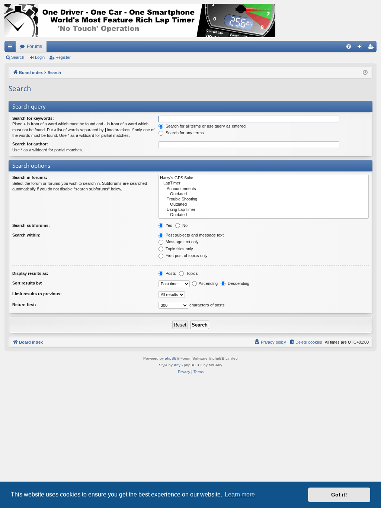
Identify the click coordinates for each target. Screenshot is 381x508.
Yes (168, 225)
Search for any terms (184, 133)
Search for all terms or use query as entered (205, 126)
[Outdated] (263, 194)
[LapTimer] (263, 183)
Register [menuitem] (372, 48)
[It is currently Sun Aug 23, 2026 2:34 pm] (365, 72)
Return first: (24, 304)
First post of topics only (186, 255)
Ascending (208, 283)
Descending (238, 283)
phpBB (171, 358)
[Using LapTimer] (263, 209)
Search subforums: (31, 225)
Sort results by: (27, 283)
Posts (170, 273)
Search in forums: (29, 177)
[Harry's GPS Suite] (263, 178)
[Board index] (139, 20)
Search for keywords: (33, 118)
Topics (191, 273)
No (184, 225)
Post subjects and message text (194, 235)
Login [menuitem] (361, 48)
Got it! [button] (339, 495)
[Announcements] (263, 189)
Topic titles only (178, 249)
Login (40, 57)
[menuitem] (348, 46)
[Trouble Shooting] (263, 199)
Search (17, 57)
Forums (34, 46)
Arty (177, 365)
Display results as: (30, 273)
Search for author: (30, 144)
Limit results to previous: (37, 294)
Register (63, 57)
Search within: (26, 235)
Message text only (181, 241)
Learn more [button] (240, 494)
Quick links (11, 48)
